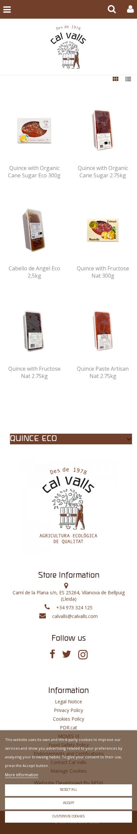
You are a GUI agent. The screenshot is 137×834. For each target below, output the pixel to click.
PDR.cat (68, 727)
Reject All (68, 790)
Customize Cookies (69, 816)
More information (21, 775)
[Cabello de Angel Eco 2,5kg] (34, 230)
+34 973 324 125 (74, 607)
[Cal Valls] (68, 47)
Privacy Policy (68, 710)
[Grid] (115, 79)
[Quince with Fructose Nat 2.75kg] (34, 330)
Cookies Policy (68, 719)
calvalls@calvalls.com (75, 616)
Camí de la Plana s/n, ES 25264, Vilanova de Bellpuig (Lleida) (69, 595)
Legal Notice (68, 701)
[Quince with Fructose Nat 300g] (102, 230)
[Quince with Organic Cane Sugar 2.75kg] (102, 130)
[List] (128, 79)
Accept (68, 803)
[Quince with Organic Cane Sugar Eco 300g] (34, 130)
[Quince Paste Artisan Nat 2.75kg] (102, 330)
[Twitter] (66, 654)
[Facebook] (52, 654)
